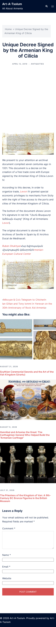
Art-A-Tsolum (12, 4)
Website (6, 578)
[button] (46, 6)
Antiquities (37, 64)
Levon (23, 191)
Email (6, 566)
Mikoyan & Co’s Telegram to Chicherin (24, 299)
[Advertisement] (28, 99)
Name (6, 554)
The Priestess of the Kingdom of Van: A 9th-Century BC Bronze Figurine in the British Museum (25, 498)
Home (8, 29)
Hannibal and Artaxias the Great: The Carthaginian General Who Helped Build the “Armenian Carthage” (25, 435)
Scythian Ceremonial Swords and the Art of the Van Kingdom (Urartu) (27, 373)
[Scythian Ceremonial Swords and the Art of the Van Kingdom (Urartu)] (28, 339)
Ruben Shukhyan (11, 245)
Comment (8, 528)
